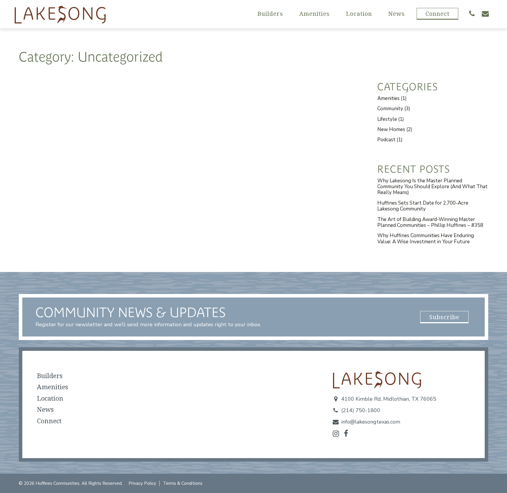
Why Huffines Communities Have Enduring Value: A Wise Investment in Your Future (425, 238)
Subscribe (444, 317)
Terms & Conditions (182, 483)
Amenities (314, 14)
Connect (437, 14)
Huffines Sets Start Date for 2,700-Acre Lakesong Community (422, 206)
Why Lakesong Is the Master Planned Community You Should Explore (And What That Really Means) (432, 186)
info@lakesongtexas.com (370, 422)
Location (359, 14)
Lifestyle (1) (390, 119)
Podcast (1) (390, 139)
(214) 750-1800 (360, 410)
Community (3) (393, 108)
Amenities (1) (392, 98)
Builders (270, 14)
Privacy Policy (142, 483)
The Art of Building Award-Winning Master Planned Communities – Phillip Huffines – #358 (430, 222)
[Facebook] (345, 433)
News (396, 14)
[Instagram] (335, 433)
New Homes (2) (394, 129)
